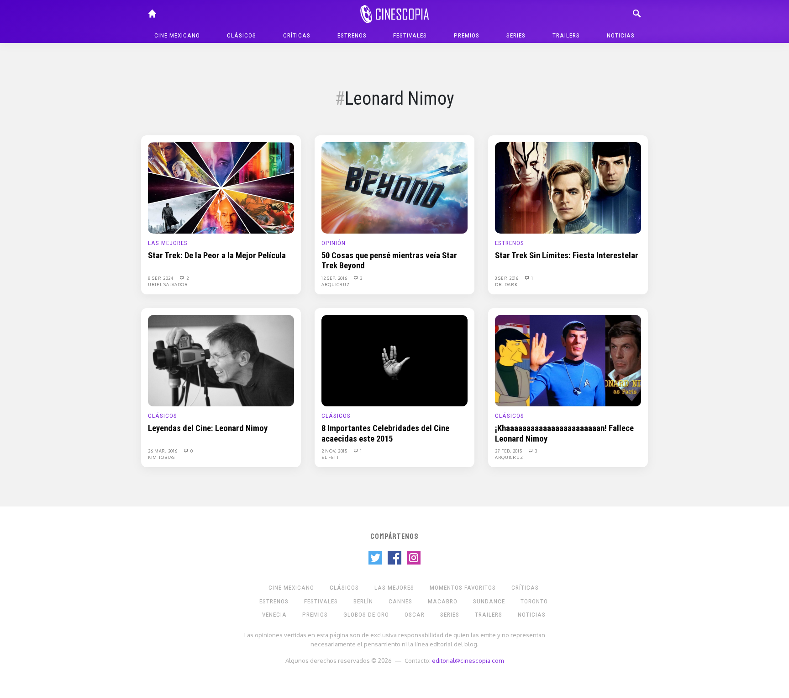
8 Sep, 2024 (161, 278)
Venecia (274, 614)
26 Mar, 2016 (163, 450)
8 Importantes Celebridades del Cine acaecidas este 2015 (385, 433)
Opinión (333, 243)
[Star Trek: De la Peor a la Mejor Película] (221, 187)
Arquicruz (335, 284)
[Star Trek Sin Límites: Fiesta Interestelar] (568, 187)
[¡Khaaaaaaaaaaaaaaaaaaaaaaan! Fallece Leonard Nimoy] (568, 360)
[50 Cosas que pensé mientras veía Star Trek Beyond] (394, 187)
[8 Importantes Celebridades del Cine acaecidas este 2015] (394, 360)
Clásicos (241, 35)
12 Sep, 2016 (334, 278)
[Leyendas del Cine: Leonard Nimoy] (221, 360)
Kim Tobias (161, 457)
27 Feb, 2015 (509, 450)
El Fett (330, 457)
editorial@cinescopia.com (468, 660)
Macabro (443, 601)
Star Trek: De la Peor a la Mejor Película (217, 255)
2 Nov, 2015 (334, 450)
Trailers (566, 35)
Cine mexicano (177, 35)
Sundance (489, 601)
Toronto (534, 601)
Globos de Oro (366, 614)
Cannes (400, 601)
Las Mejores (168, 243)
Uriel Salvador (168, 284)
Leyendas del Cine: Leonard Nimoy (208, 428)
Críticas (296, 35)
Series (516, 35)
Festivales (410, 35)
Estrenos (352, 35)
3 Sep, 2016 (507, 278)
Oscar (415, 614)
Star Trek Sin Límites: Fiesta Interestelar (566, 255)
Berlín (363, 601)
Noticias (621, 35)
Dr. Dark (506, 284)
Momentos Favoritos (463, 587)
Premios (466, 35)
